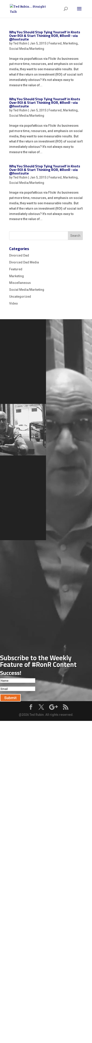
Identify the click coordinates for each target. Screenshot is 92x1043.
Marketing (70, 43)
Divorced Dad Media (24, 262)
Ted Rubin (20, 43)
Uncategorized (20, 296)
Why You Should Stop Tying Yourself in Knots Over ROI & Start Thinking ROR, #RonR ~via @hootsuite (44, 35)
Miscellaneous (20, 283)
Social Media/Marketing (26, 48)
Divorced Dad (19, 255)
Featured (55, 43)
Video (13, 303)
